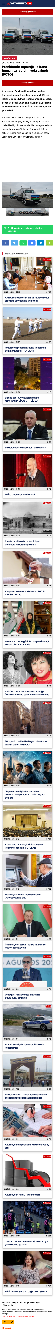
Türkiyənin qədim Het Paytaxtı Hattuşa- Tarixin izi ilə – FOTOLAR (26, 743)
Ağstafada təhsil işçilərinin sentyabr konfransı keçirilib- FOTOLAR (24, 846)
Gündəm (10, 58)
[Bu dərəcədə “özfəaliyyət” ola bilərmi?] (27, 425)
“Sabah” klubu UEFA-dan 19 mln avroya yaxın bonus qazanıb (26, 1243)
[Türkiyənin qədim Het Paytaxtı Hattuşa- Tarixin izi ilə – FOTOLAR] (27, 719)
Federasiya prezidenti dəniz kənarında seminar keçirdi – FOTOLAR (25, 349)
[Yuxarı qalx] (47, 1328)
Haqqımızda (17, 1302)
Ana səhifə (6, 1302)
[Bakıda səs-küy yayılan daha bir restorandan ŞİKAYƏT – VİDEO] (27, 375)
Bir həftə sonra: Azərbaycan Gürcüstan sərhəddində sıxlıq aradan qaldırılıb (26, 1096)
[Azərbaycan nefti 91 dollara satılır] (27, 1172)
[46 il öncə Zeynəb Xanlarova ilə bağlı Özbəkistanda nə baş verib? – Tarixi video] (27, 669)
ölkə (49, 1006)
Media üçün (35, 1302)
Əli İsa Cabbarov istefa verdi (20, 494)
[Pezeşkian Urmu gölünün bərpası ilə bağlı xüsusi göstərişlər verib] (27, 619)
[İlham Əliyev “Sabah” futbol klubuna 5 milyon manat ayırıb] (27, 922)
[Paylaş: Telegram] (40, 243)
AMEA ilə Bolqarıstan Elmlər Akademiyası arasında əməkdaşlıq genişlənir (27, 299)
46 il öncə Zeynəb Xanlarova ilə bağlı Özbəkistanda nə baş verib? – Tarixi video (27, 693)
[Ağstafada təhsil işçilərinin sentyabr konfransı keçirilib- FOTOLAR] (27, 822)
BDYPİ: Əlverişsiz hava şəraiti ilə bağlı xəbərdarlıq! (24, 1046)
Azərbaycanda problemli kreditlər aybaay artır (27, 1146)
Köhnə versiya (8, 1305)
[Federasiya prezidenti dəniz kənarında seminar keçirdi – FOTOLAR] (27, 325)
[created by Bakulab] (6, 1328)
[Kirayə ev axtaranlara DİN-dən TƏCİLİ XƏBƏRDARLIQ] (27, 569)
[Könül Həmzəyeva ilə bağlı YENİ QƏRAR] (27, 1269)
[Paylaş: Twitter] (14, 243)
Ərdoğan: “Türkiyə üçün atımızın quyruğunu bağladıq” (22, 996)
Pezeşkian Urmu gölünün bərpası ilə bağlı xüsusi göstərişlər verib (27, 643)
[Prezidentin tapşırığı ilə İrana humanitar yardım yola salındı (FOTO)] (27, 36)
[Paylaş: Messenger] (32, 243)
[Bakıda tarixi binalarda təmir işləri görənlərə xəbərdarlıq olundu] (27, 519)
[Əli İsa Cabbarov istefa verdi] (27, 472)
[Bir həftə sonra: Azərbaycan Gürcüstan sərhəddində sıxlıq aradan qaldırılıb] (27, 1072)
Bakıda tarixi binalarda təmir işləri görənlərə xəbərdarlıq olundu (22, 543)
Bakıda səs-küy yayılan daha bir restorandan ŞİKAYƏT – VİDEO (22, 399)
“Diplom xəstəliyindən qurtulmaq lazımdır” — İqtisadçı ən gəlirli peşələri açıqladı (25, 794)
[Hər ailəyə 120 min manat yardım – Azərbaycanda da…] (27, 872)
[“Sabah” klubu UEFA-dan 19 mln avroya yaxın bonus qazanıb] (27, 1219)
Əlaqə (26, 1302)
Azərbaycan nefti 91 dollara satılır (22, 1194)
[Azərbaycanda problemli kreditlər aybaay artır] (27, 1122)
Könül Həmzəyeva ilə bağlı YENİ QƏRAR (26, 1291)
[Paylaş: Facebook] (5, 243)
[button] (50, 184)
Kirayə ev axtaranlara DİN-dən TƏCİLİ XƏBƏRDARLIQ (25, 593)
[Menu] (4, 3)
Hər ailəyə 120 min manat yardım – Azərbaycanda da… (23, 896)
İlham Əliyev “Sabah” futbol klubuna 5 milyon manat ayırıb (25, 946)
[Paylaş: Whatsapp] (23, 243)
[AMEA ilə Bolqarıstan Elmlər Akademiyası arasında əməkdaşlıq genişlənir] (27, 275)
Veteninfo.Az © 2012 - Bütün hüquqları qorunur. (18, 1316)
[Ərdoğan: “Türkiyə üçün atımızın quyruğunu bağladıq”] (27, 972)
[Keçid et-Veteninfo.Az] (19, 3)
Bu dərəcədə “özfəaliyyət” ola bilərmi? (25, 447)
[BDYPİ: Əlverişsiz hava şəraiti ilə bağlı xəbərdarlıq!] (27, 1022)
